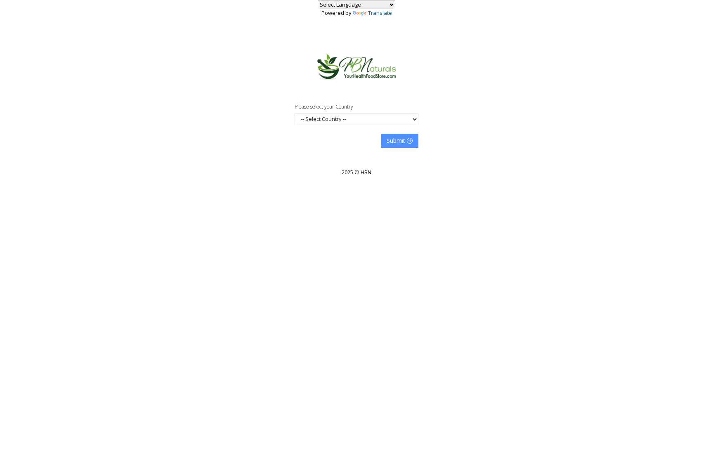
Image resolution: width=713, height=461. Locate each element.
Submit (397, 140)
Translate (380, 13)
